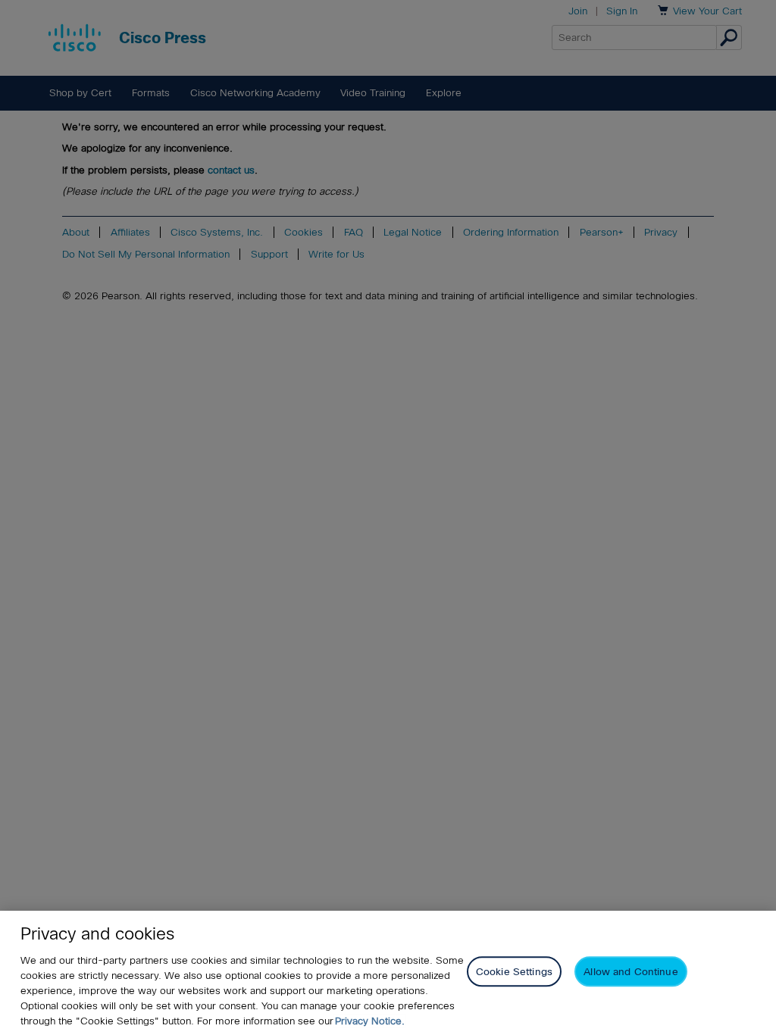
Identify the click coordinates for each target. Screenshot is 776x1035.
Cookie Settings (514, 971)
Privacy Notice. (370, 1021)
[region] (388, 973)
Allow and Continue (630, 971)
